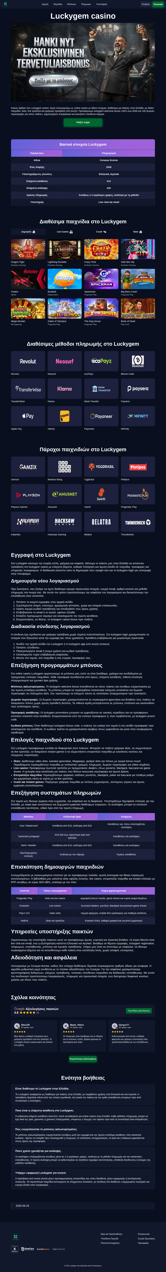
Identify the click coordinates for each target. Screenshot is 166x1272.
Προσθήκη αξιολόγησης (139, 1011)
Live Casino (63, 232)
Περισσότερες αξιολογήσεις (83, 1059)
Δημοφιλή (26, 232)
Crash (99, 232)
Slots (135, 232)
